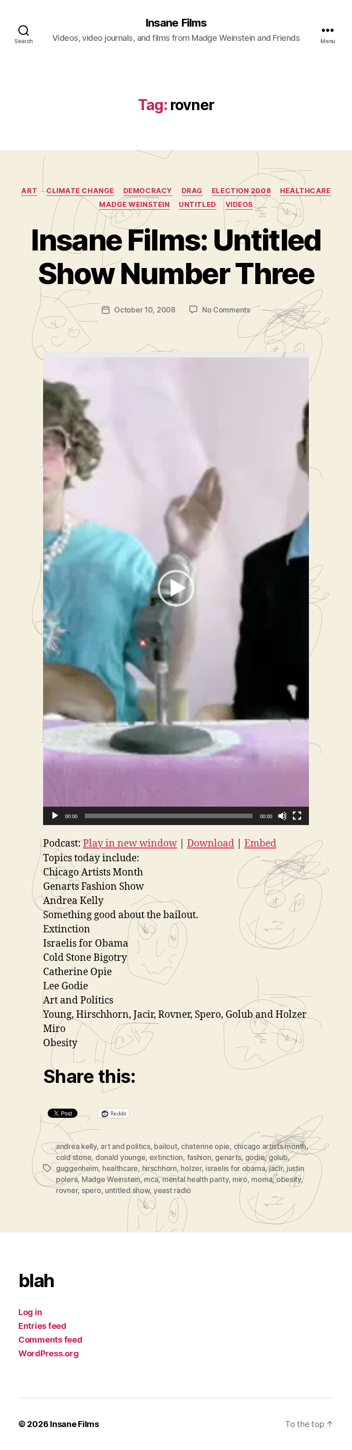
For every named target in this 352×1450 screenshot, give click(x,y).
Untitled (197, 205)
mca (151, 1179)
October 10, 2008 (145, 309)
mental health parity (195, 1179)
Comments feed (50, 1339)
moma (261, 1179)
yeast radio (172, 1190)
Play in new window (130, 843)
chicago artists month (270, 1146)
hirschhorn (159, 1168)
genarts (228, 1157)
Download (210, 843)
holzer (191, 1168)
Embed (260, 843)
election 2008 (241, 191)
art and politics (125, 1146)
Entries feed (42, 1326)
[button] (176, 588)
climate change (80, 191)
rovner (66, 1190)
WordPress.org (48, 1353)
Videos (239, 205)
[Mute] (282, 815)
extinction (166, 1157)
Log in (30, 1312)
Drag (192, 191)
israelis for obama (235, 1168)
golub (278, 1157)
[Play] (55, 815)
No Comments (226, 309)
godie (255, 1157)
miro (240, 1179)
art (29, 191)
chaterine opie (205, 1146)
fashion (199, 1157)
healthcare (305, 191)
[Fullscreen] (297, 815)
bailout (165, 1146)
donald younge (120, 1157)
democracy (147, 191)
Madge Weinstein (134, 205)
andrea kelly (76, 1146)
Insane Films (175, 22)
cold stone (73, 1157)
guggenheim (77, 1168)
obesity (288, 1179)
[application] (176, 588)
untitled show (127, 1190)
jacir (276, 1168)
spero (91, 1190)
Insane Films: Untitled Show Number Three (176, 256)
